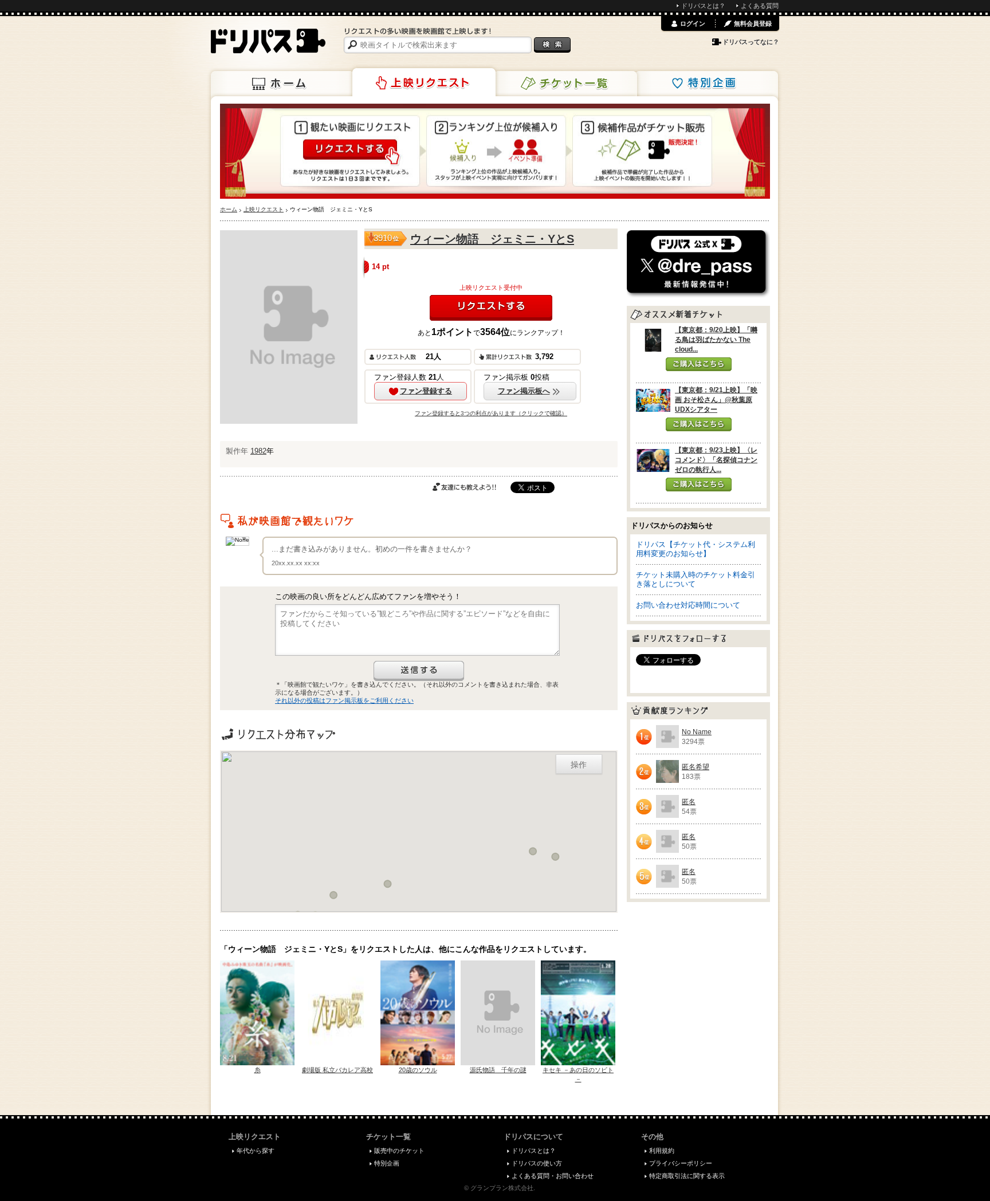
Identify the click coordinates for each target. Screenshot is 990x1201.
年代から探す (255, 1150)
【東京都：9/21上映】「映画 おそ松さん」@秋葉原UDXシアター (716, 400)
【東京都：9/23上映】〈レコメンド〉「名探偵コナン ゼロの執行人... (716, 460)
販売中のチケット (399, 1150)
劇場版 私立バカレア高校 (337, 1069)
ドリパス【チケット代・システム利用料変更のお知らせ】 (695, 549)
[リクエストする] (491, 308)
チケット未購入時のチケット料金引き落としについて (695, 579)
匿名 (689, 802)
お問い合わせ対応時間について (688, 605)
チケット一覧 (565, 83)
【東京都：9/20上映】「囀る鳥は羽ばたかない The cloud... (716, 339)
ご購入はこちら (699, 364)
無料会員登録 (753, 23)
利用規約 (661, 1150)
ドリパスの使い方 (537, 1163)
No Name (697, 732)
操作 (579, 764)
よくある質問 (760, 5)
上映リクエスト (424, 82)
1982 (258, 451)
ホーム (282, 83)
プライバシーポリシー (680, 1163)
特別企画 (706, 83)
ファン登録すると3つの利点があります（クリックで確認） (491, 413)
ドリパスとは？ (703, 5)
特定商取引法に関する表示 (687, 1175)
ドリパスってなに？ (750, 41)
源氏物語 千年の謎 (498, 1069)
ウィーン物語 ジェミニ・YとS (492, 239)
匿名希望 (695, 767)
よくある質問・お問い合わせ (553, 1175)
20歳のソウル (418, 1069)
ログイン (692, 23)
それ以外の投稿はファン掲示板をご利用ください (344, 700)
